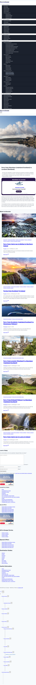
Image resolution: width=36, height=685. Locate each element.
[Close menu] (0, 593)
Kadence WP (20, 587)
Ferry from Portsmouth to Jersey (10, 50)
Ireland (3, 558)
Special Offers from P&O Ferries (8, 510)
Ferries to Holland (5, 534)
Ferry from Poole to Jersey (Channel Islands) (11, 47)
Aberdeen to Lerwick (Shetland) (10, 73)
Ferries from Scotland (20, 239)
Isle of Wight (4, 561)
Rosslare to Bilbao (6, 39)
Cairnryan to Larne (6, 27)
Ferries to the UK (4, 627)
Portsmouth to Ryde (8, 92)
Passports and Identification (7, 499)
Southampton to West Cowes (9, 88)
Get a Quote (18, 191)
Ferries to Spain (5, 535)
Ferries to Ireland (6, 241)
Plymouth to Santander (7, 35)
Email (19, 469)
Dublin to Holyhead (8, 77)
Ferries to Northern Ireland (15, 241)
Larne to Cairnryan (8, 84)
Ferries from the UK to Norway (8, 105)
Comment (26, 464)
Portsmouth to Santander (7, 38)
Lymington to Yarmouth (9, 89)
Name (19, 466)
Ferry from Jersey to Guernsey (10, 45)
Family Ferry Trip (5, 494)
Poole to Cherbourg (6, 11)
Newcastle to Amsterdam (7, 23)
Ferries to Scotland (6, 661)
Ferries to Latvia (6, 101)
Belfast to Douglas (8, 65)
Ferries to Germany (6, 100)
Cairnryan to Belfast (6, 26)
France (3, 554)
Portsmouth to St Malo (9, 607)
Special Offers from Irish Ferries (8, 509)
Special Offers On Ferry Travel (7, 500)
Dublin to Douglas (8, 66)
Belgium (3, 553)
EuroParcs (4, 493)
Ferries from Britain (11, 239)
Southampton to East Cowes (9, 87)
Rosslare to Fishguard (8, 80)
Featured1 (5, 239)
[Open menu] (1, 112)
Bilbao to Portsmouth (8, 57)
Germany (3, 555)
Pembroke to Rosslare (6, 32)
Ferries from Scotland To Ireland (14, 291)
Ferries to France (5, 532)
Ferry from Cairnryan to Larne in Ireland (16, 437)
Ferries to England (6, 638)
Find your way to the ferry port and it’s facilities (11, 497)
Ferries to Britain (23, 286)
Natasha (6, 326)
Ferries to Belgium (28, 239)
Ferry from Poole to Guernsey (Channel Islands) (12, 46)
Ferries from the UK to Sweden (8, 108)
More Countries (5, 563)
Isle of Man (4, 560)
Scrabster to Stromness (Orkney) (10, 74)
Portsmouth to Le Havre (9, 16)
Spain (3, 559)
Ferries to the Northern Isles (17, 319)
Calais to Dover (8, 58)
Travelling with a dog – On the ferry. (8, 502)
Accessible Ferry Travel (6, 490)
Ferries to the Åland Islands (7, 95)
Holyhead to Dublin (6, 30)
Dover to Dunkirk (6, 7)
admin (5, 248)
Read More (6, 254)
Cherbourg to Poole (8, 59)
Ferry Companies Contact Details (8, 495)
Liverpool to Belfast (6, 31)
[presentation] (19, 226)
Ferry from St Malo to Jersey (10, 637)
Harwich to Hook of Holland (7, 20)
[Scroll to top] (1, 592)
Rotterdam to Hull (8, 62)
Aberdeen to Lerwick (19, 187)
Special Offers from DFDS (6, 508)
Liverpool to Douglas (8, 69)
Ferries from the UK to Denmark (8, 96)
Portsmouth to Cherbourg (9, 15)
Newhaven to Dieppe (6, 8)
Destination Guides (5, 492)
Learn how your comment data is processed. (23, 473)
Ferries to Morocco (6, 104)
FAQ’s (3, 489)
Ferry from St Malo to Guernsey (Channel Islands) (12, 51)
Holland (3, 556)
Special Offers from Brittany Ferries (8, 506)
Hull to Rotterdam (6, 22)
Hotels (3, 498)
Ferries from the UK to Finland (7, 99)
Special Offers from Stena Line (7, 511)
